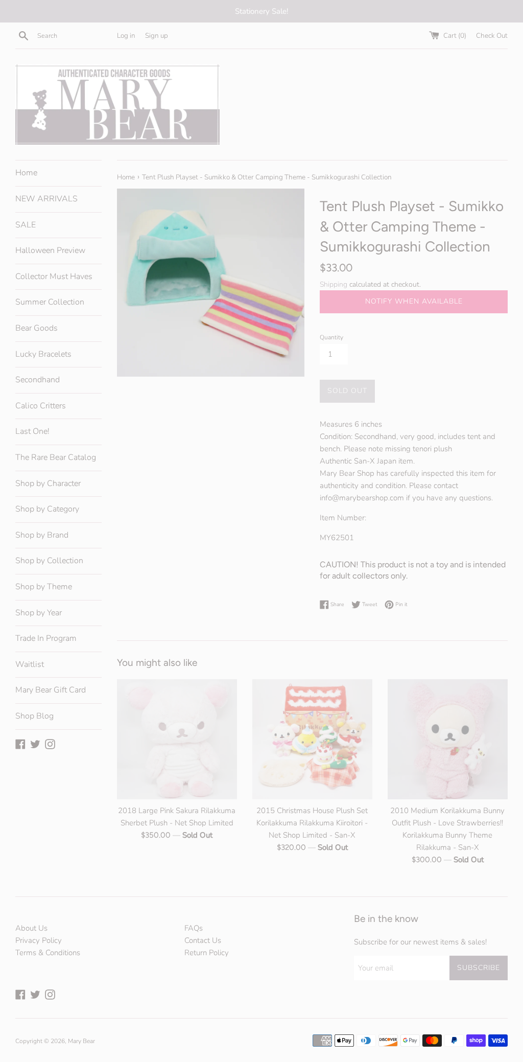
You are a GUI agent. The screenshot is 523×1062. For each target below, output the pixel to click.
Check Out (492, 35)
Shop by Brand (41, 535)
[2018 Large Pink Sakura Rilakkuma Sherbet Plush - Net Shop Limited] (177, 739)
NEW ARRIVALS (46, 198)
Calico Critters (40, 405)
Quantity (331, 337)
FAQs (193, 928)
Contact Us (202, 940)
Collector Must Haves (53, 276)
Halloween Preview (50, 250)
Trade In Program (46, 638)
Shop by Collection (49, 560)
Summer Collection (49, 302)
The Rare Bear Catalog (55, 457)
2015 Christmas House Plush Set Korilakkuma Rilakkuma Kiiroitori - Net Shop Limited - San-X (312, 822)
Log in (126, 35)
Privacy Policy (38, 940)
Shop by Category (47, 509)
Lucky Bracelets (43, 354)
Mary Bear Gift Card (50, 690)
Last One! (32, 431)
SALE (25, 224)
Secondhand (37, 379)
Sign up (156, 35)
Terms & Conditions (47, 953)
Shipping (333, 284)
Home (26, 172)
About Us (31, 928)
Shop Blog (34, 716)
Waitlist (29, 664)
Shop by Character (48, 483)
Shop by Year (38, 612)
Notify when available (414, 301)
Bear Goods (36, 328)
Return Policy (206, 953)
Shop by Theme (43, 586)
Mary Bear (81, 1041)
